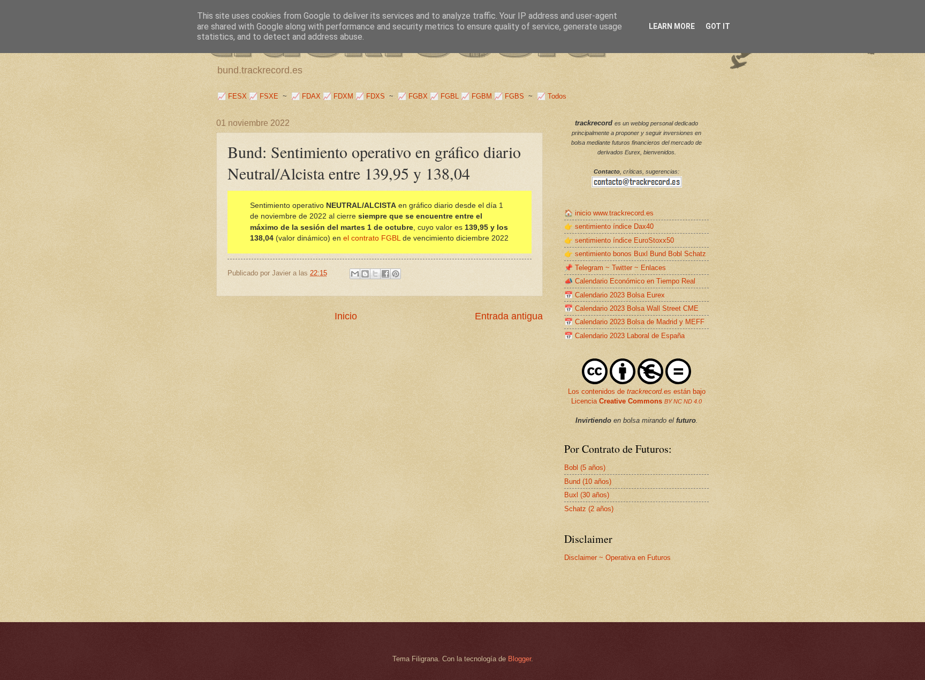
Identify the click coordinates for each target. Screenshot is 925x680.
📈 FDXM (338, 96)
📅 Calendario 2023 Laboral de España (624, 336)
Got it (718, 26)
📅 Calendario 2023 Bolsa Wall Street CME (631, 308)
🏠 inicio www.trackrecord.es (609, 213)
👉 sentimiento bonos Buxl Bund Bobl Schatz (635, 254)
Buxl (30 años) (586, 495)
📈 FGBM (476, 96)
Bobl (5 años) (584, 468)
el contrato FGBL (371, 238)
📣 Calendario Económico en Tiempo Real (629, 281)
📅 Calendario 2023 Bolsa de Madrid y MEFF (634, 322)
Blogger (519, 659)
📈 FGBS (509, 96)
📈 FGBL (444, 96)
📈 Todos (551, 96)
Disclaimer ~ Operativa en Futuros (617, 558)
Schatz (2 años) (588, 509)
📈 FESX (232, 96)
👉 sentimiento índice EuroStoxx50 (619, 240)
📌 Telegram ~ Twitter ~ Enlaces (615, 268)
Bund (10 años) (587, 481)
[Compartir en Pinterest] (395, 273)
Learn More (672, 26)
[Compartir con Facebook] (385, 273)
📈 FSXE (263, 96)
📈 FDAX (306, 96)
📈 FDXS (370, 96)
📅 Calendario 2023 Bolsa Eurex (614, 295)
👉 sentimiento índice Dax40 (609, 226)
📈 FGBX (413, 96)
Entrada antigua (509, 316)
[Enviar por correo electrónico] (355, 273)
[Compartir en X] (375, 273)
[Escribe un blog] (365, 273)
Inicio (346, 316)
